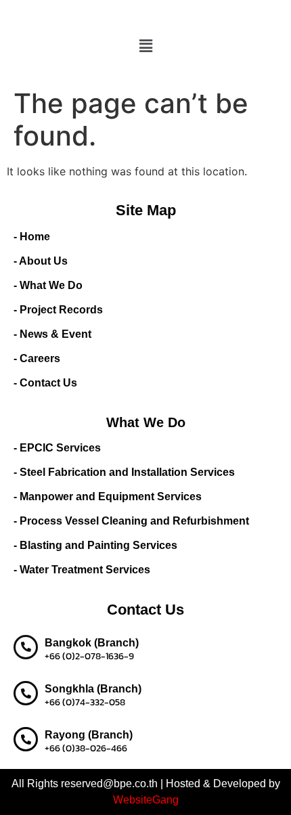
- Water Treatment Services (82, 569)
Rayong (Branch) (89, 735)
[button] (145, 45)
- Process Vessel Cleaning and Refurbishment (131, 521)
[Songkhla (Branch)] (26, 693)
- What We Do (48, 285)
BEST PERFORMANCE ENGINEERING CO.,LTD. (145, 14)
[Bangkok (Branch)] (26, 647)
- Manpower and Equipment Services (108, 496)
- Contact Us (45, 383)
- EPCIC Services (57, 448)
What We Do (145, 422)
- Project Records (58, 309)
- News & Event (52, 334)
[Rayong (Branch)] (26, 739)
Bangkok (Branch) (92, 642)
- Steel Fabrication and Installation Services (124, 472)
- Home (32, 236)
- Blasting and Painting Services (95, 545)
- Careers (37, 358)
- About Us (41, 261)
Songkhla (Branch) (93, 689)
